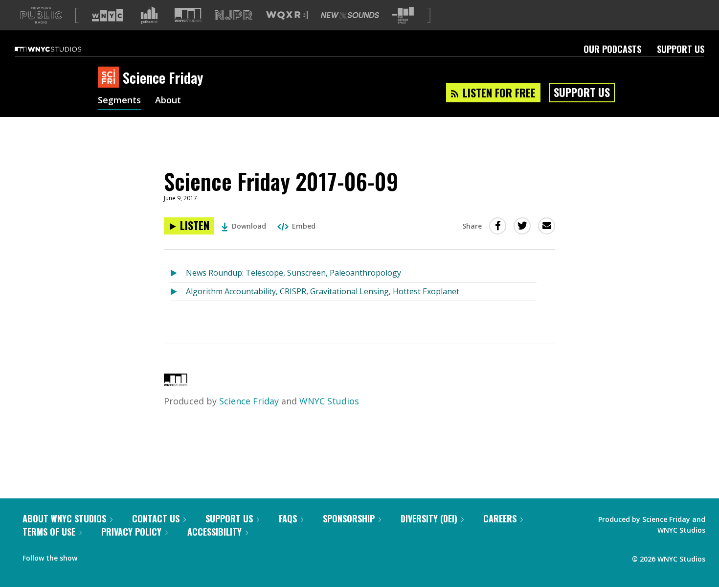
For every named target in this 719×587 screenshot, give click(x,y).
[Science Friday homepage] (110, 78)
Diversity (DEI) (429, 518)
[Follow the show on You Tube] (129, 556)
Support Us (680, 49)
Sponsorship (349, 518)
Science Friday (249, 401)
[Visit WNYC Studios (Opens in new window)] (188, 15)
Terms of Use (48, 531)
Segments (119, 100)
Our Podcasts (612, 49)
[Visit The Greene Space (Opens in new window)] (403, 15)
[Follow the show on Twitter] (110, 556)
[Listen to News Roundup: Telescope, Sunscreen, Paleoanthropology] (178, 273)
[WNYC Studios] (175, 383)
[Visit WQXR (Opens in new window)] (287, 15)
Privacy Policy (131, 531)
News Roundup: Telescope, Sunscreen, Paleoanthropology (293, 272)
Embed (303, 226)
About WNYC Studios (64, 518)
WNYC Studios (329, 401)
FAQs (288, 518)
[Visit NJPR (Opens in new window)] (233, 15)
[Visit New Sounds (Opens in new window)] (350, 15)
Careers (500, 518)
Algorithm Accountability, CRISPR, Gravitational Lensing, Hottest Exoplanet (322, 291)
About (168, 100)
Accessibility (214, 531)
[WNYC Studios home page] (60, 49)
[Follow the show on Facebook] (91, 556)
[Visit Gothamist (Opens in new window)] (149, 15)
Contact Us (156, 518)
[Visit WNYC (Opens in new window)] (107, 15)
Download (249, 226)
